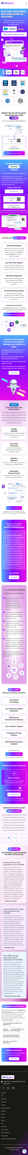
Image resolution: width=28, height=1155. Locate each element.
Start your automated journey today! (14, 314)
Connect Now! (14, 373)
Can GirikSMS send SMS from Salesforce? (12, 1023)
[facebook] (3, 1088)
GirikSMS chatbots (8, 308)
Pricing (3, 1120)
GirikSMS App (19, 1147)
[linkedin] (8, 1088)
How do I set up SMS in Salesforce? (10, 1042)
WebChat (23, 513)
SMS (2, 1096)
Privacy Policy (4, 1129)
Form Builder (4, 1135)
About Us (3, 1092)
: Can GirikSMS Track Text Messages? (13, 1029)
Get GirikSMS (14, 577)
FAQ (2, 1123)
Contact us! (14, 1058)
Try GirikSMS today (14, 794)
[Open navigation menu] (26, 3)
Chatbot (3, 1111)
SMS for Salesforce (6, 1108)
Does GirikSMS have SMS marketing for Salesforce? (11, 1036)
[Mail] (13, 1088)
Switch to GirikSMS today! (14, 754)
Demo (2, 1117)
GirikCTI (3, 1114)
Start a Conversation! (14, 508)
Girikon (17, 1149)
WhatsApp (3, 1099)
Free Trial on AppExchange (14, 34)
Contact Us (4, 1126)
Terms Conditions (5, 1132)
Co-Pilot (3, 1105)
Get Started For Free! (14, 153)
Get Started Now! (14, 191)
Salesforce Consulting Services (9, 1139)
